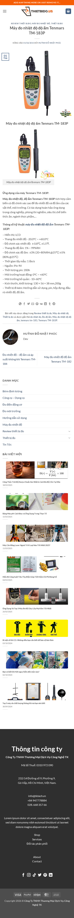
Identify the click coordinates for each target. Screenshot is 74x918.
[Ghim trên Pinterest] (37, 303)
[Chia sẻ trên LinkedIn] (45, 303)
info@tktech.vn (37, 796)
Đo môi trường (11, 411)
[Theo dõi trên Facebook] (23, 875)
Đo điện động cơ (12, 404)
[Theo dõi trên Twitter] (39, 875)
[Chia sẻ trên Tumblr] (49, 303)
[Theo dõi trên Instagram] (29, 875)
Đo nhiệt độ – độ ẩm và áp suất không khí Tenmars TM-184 (19, 359)
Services (37, 839)
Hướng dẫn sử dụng (15, 417)
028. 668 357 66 (37, 804)
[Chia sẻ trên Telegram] (53, 303)
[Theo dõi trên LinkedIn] (50, 875)
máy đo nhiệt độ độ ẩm (39, 224)
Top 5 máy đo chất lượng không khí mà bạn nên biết (24, 703)
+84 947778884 (37, 800)
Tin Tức (7, 444)
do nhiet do (35, 317)
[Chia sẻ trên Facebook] (24, 303)
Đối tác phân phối (37, 843)
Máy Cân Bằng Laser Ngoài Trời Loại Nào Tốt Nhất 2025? (26, 545)
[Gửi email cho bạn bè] (32, 303)
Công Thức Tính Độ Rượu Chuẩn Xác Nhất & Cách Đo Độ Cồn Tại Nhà (31, 482)
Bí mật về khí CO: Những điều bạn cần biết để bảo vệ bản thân (28, 640)
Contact (37, 861)
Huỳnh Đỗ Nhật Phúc (50, 43)
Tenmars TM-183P (47, 320)
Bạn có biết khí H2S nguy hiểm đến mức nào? (21, 672)
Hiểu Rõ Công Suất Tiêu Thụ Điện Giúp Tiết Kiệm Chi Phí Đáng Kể (30, 577)
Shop (37, 834)
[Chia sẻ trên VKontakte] (41, 303)
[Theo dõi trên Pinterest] (45, 875)
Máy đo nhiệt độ (41, 23)
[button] (5, 11)
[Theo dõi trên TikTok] (34, 875)
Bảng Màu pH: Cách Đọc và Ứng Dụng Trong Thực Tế (25, 513)
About (37, 857)
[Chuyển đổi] (69, 431)
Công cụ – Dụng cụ (14, 397)
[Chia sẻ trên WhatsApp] (20, 303)
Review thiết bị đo (21, 23)
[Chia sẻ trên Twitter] (28, 303)
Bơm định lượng (12, 391)
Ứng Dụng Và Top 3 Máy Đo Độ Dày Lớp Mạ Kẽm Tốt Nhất (27, 608)
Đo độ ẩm (46, 317)
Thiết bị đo (57, 23)
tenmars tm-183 (29, 320)
